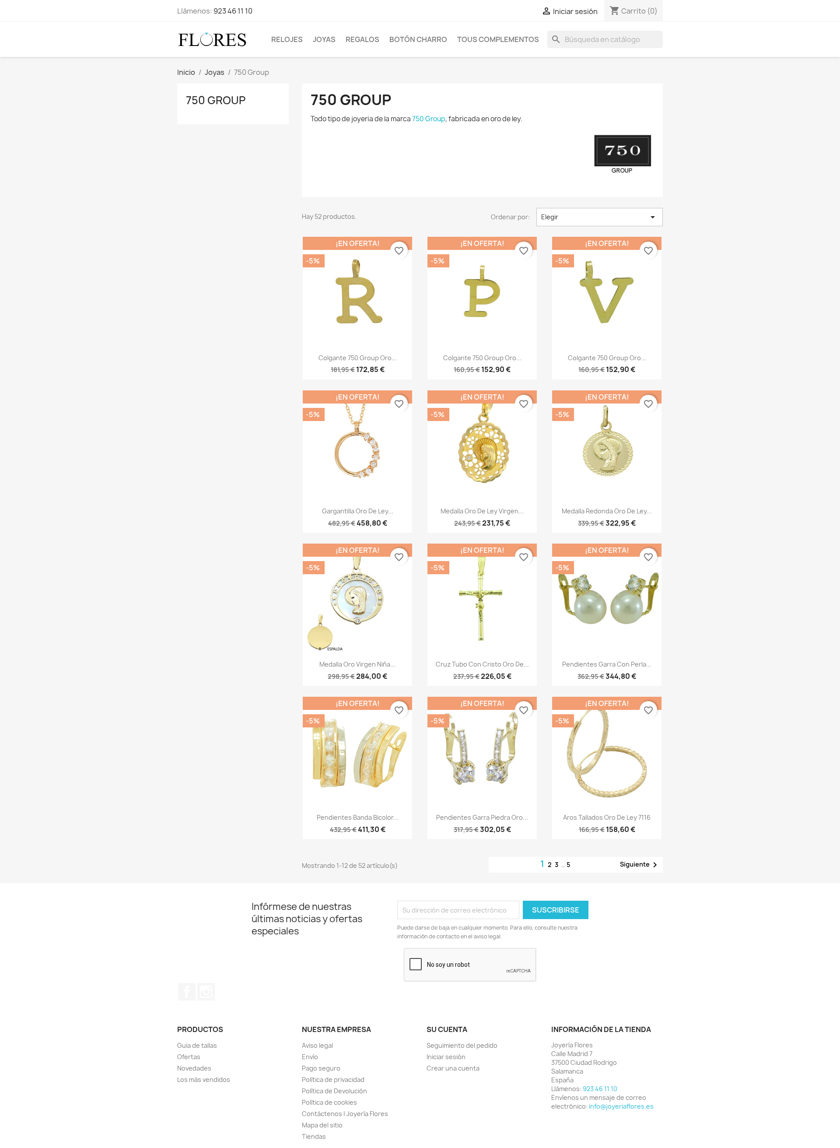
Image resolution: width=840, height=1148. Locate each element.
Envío (310, 1057)
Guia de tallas (197, 1045)
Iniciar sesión (446, 1057)
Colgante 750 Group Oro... (357, 358)
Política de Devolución (334, 1091)
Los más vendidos (203, 1079)
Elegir (599, 217)
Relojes (287, 39)
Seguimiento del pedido (462, 1045)
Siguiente (640, 865)
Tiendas (314, 1136)
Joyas (324, 39)
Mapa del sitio (322, 1125)
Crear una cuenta (453, 1068)
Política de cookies (329, 1102)
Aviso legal (317, 1045)
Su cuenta (447, 1029)
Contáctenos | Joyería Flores (345, 1113)
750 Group (215, 100)
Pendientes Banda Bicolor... (358, 817)
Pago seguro (321, 1068)
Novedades (194, 1068)
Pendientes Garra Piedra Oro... (482, 817)
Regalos (362, 39)
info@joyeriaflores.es (621, 1106)
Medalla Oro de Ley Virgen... (482, 511)
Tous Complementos (498, 39)
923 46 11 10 (233, 11)
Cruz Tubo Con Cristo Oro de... (482, 664)
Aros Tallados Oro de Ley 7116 (607, 817)
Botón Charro (418, 39)
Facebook (187, 992)
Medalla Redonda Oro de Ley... (607, 511)
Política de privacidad (333, 1079)
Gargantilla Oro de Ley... (357, 511)
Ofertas (188, 1057)
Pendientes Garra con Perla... (606, 664)
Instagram (206, 992)
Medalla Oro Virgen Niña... (357, 664)
